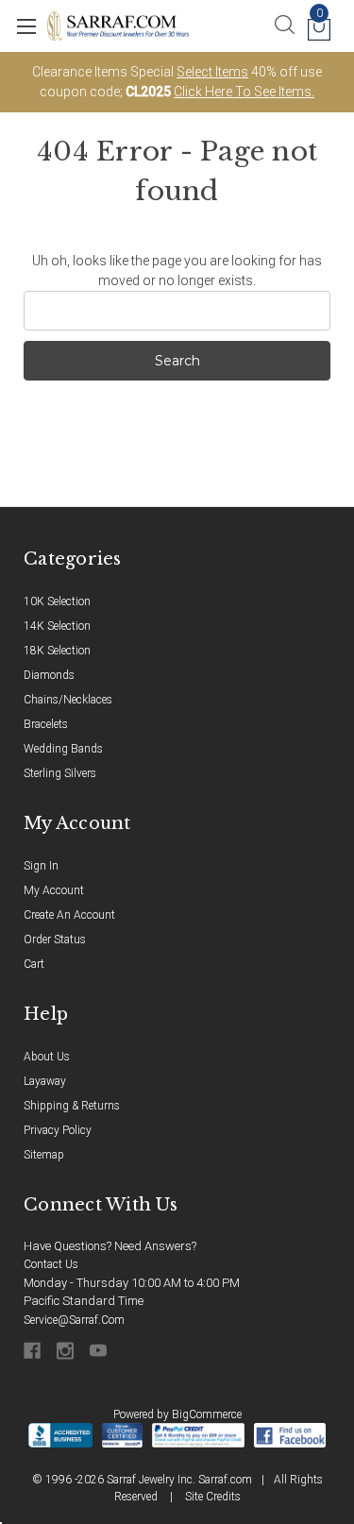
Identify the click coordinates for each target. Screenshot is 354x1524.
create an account (69, 915)
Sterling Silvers (60, 773)
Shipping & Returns (72, 1105)
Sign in (41, 865)
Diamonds (49, 675)
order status (55, 939)
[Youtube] (100, 1351)
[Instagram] (66, 1351)
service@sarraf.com (74, 1320)
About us (47, 1056)
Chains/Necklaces (68, 699)
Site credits (213, 1496)
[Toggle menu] (26, 26)
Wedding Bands (63, 748)
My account (54, 890)
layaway (45, 1081)
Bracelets (46, 724)
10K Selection (57, 601)
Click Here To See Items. (244, 91)
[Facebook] (33, 1351)
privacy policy (58, 1130)
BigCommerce (207, 1414)
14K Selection (57, 626)
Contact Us (51, 1264)
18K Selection (57, 650)
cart (34, 964)
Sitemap (44, 1154)
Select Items (212, 71)
